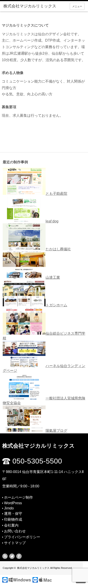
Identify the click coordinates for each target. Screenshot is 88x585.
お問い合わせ (15, 531)
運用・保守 (13, 514)
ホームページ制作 (18, 497)
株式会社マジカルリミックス (38, 446)
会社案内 (11, 525)
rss (5, 556)
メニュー (77, 6)
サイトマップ (15, 543)
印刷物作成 (13, 519)
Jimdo (9, 508)
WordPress (13, 503)
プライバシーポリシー (22, 537)
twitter (12, 556)
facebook (19, 556)
